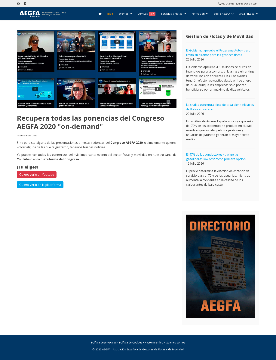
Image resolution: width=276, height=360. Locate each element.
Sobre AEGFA (222, 13)
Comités (146, 13)
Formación (198, 13)
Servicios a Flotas (171, 13)
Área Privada (247, 13)
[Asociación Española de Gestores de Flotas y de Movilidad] (100, 13)
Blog (110, 13)
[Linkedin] (25, 3)
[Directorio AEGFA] (220, 266)
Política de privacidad (104, 342)
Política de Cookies (130, 342)
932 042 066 (227, 3)
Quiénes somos (175, 342)
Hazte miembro (154, 342)
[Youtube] (18, 3)
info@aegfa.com (248, 3)
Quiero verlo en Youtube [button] (36, 174)
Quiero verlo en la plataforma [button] (40, 185)
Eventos (123, 13)
